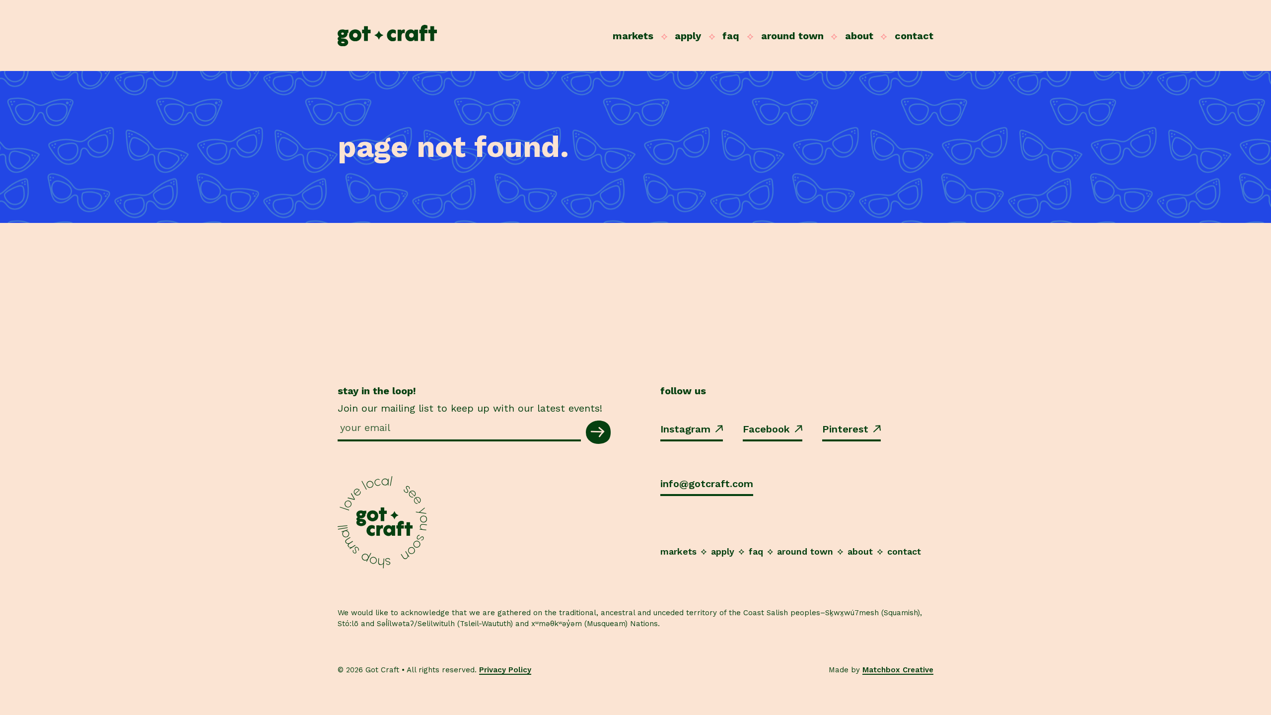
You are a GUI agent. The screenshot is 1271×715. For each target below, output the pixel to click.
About (859, 36)
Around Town (792, 36)
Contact (914, 36)
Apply (688, 36)
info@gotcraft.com (706, 484)
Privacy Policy (505, 669)
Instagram (685, 429)
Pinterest (845, 429)
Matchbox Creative (897, 669)
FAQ (730, 36)
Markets (633, 36)
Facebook (766, 429)
